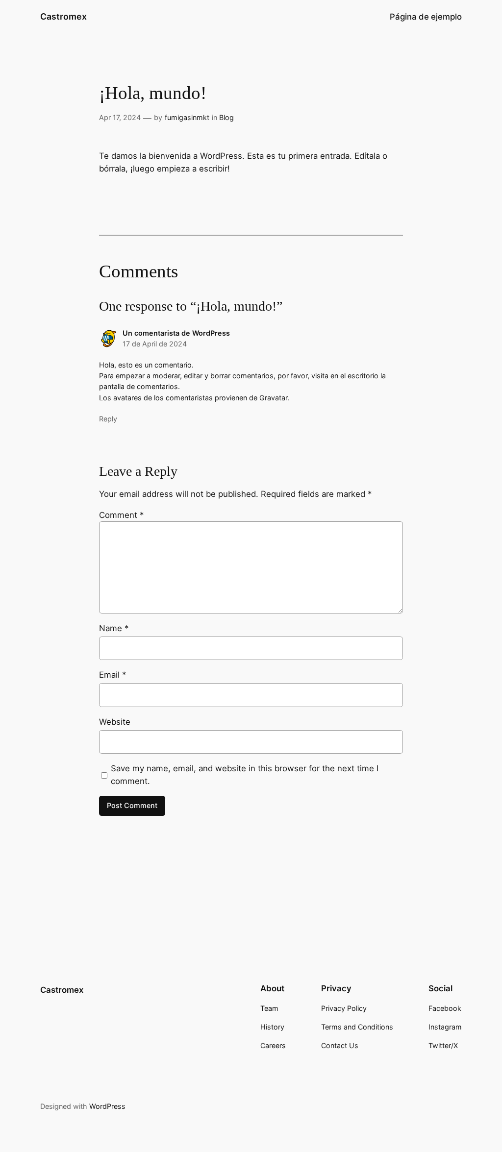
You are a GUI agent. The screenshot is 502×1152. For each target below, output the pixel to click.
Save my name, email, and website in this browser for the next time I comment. (244, 774)
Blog (226, 117)
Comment (121, 515)
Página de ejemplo (426, 17)
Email (112, 675)
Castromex (63, 16)
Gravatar (273, 397)
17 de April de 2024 (155, 344)
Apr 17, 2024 (120, 117)
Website (114, 722)
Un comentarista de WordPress (176, 333)
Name (113, 628)
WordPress (107, 1106)
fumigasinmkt (187, 117)
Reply (108, 419)
